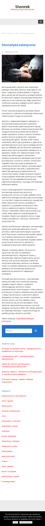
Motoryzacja (7, 451)
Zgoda (15, 522)
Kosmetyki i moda (10, 426)
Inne (4, 416)
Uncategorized (8, 481)
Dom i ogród (7, 401)
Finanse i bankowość (11, 411)
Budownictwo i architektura (14, 396)
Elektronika (7, 406)
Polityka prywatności (25, 522)
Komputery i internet (11, 421)
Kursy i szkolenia (9, 436)
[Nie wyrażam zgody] (42, 518)
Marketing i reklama (10, 441)
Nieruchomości (8, 456)
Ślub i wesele (7, 466)
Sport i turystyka (9, 471)
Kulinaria (5, 431)
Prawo (4, 461)
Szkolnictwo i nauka (10, 476)
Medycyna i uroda (11, 52)
